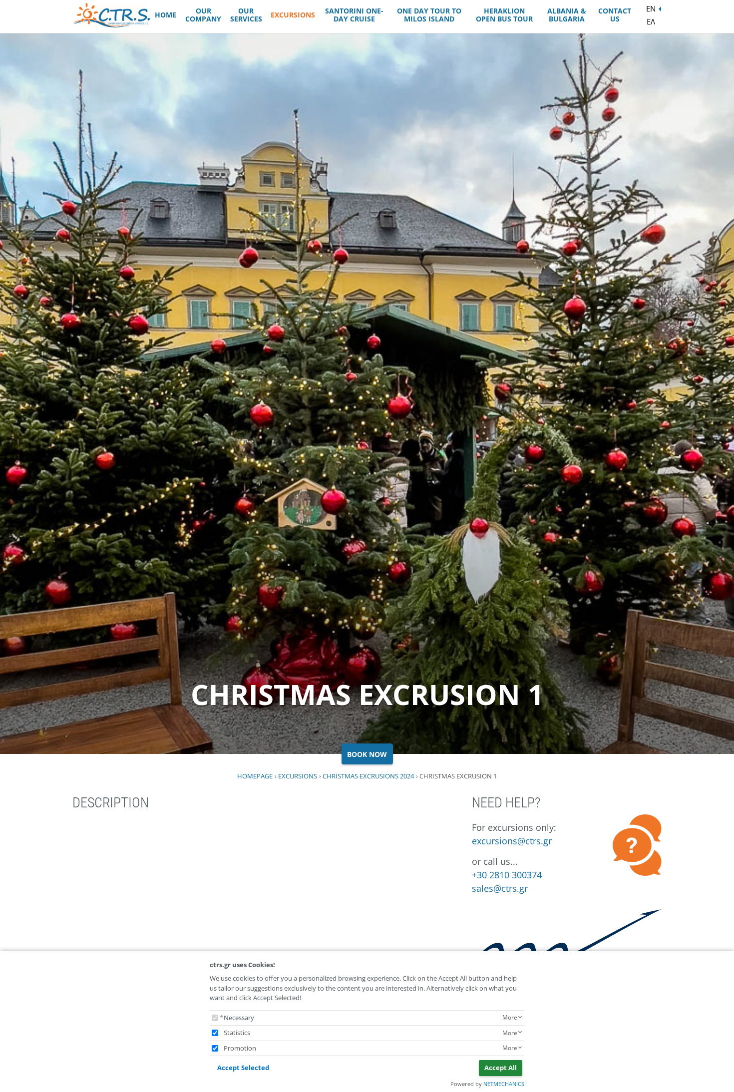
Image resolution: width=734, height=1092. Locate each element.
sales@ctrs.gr (500, 888)
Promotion (240, 1048)
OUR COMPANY (203, 15)
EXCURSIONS (293, 14)
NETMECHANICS (503, 1084)
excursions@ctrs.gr (512, 841)
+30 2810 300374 (507, 875)
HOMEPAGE (255, 775)
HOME (165, 14)
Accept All (500, 1067)
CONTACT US (614, 15)
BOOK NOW (367, 754)
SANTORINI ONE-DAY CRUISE (354, 15)
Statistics (237, 1032)
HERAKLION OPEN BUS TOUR (504, 15)
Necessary (239, 1017)
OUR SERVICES (246, 15)
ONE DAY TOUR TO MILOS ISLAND (429, 15)
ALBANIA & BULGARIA (566, 15)
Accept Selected (243, 1067)
